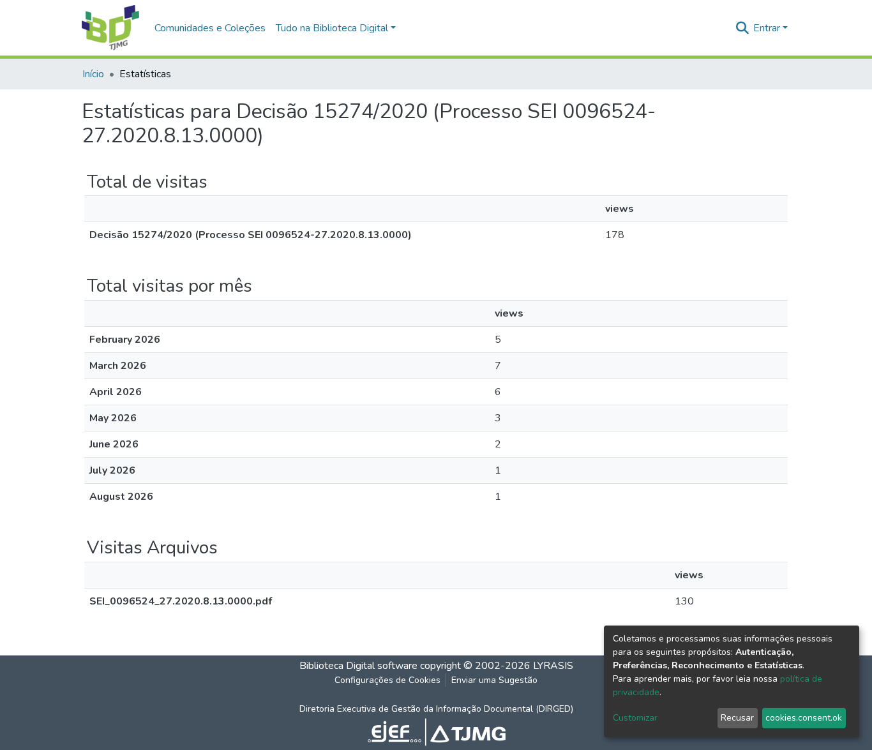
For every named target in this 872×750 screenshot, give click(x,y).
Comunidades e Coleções (210, 28)
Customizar (635, 718)
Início (93, 74)
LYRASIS (553, 666)
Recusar (737, 718)
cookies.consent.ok (803, 718)
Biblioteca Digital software (358, 666)
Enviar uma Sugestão (494, 680)
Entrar (766, 28)
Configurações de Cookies (387, 680)
